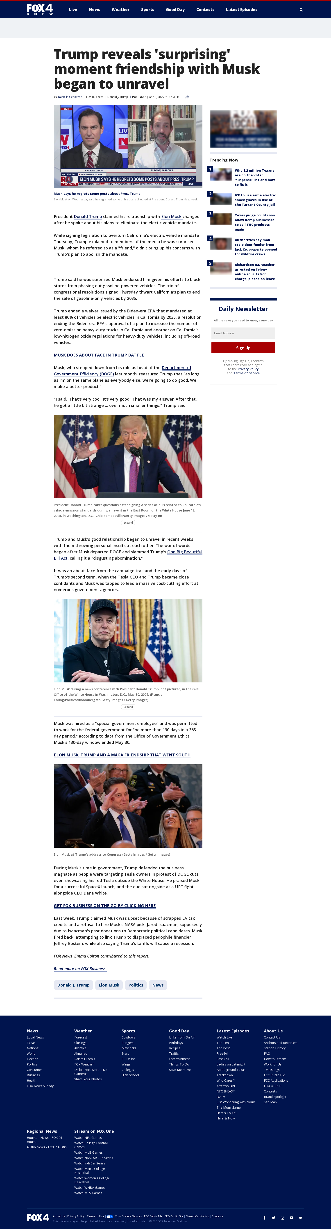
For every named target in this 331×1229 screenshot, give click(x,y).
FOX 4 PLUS (272, 1086)
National (33, 1048)
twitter (273, 1217)
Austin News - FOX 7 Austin (47, 1147)
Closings (80, 1043)
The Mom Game (229, 1107)
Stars (125, 1053)
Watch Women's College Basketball (92, 1180)
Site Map (270, 1102)
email (300, 1217)
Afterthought (226, 1086)
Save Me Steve (180, 1070)
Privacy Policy (248, 369)
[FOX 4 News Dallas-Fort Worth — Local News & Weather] (42, 9)
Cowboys (128, 1037)
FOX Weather (84, 1064)
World (31, 1053)
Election (32, 1059)
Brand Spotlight (275, 1096)
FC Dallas (128, 1059)
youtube (291, 1217)
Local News (35, 1037)
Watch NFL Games (88, 1137)
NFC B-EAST (226, 1091)
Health (31, 1080)
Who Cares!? (226, 1080)
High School (130, 1075)
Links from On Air (182, 1037)
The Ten (223, 1043)
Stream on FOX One (94, 1131)
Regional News (42, 1131)
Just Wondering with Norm (236, 1102)
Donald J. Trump (117, 97)
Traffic (174, 1053)
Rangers (128, 1043)
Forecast (80, 1037)
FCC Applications (276, 1080)
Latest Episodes (233, 1031)
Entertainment (179, 1059)
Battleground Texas (231, 1070)
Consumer (34, 1070)
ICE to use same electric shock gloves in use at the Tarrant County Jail (255, 200)
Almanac (80, 1053)
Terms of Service (246, 373)
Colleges (128, 1070)
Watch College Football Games (91, 1145)
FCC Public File (274, 1075)
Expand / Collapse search (301, 9)
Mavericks (129, 1048)
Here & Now (226, 1118)
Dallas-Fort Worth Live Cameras (90, 1072)
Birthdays (176, 1043)
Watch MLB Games (88, 1152)
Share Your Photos (88, 1079)
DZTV (221, 1096)
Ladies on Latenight (231, 1064)
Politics (135, 985)
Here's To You (227, 1113)
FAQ (267, 1053)
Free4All (222, 1053)
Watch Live (225, 1037)
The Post (223, 1048)
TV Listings (272, 1070)
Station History (275, 1048)
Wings (126, 1064)
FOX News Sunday (40, 1086)
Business (33, 1075)
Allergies (80, 1048)
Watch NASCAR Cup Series (93, 1158)
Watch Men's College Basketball (89, 1170)
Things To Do (179, 1064)
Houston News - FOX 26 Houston (44, 1139)
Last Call (223, 1059)
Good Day (179, 1031)
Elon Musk (172, 216)
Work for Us (272, 1064)
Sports (128, 1031)
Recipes (174, 1048)
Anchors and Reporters (280, 1043)
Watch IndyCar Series (89, 1163)
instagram (282, 1217)
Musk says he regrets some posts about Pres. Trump (97, 193)
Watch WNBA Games (89, 1187)
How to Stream (275, 1059)
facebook (264, 1217)
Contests (270, 1091)
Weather (83, 1031)
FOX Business (94, 97)
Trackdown (225, 1075)
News (157, 985)
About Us (273, 1031)
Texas (31, 1043)
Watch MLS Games (88, 1193)
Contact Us (272, 1037)
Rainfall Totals (84, 1059)
